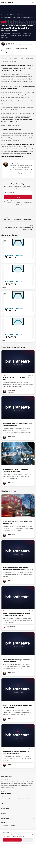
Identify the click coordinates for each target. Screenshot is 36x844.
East (3, 314)
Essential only (28, 840)
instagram (5, 825)
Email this (9, 53)
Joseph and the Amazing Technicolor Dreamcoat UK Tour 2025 (15, 470)
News (19, 15)
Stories (4, 261)
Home (3, 15)
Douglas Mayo (14, 163)
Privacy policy (16, 202)
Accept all (12, 840)
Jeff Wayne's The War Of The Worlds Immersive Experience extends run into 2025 (18, 568)
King (3, 340)
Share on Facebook (21, 48)
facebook (13, 825)
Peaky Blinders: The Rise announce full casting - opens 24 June (16, 752)
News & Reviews (11, 15)
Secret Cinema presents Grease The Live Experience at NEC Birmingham (16, 614)
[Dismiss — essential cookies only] (32, 834)
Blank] (4, 287)
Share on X (9, 48)
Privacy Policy (22, 836)
